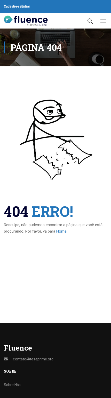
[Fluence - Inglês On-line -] (26, 21)
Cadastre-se (12, 6)
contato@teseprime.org (33, 359)
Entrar (25, 6)
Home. (61, 231)
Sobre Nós (12, 385)
